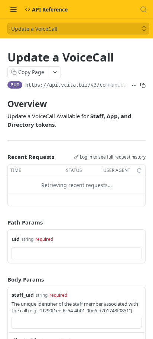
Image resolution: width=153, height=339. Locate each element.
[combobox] (76, 253)
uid (16, 238)
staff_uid (23, 294)
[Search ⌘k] (143, 9)
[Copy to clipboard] (143, 85)
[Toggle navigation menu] (13, 9)
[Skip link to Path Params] (2, 222)
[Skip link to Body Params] (2, 279)
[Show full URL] (134, 85)
